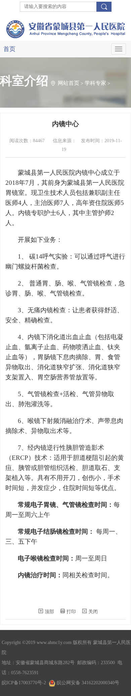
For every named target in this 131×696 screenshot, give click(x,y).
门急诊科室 (40, 130)
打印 (71, 611)
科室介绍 (10, 130)
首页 (9, 49)
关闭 (93, 611)
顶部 (49, 611)
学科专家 (95, 83)
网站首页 (68, 83)
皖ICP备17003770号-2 (24, 682)
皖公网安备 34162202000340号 (87, 682)
